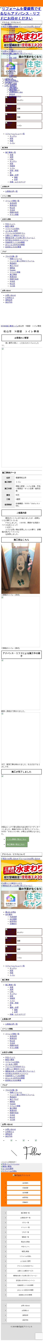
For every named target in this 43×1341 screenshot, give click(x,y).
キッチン (12, 45)
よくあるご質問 (10, 83)
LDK (10, 43)
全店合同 (12, 68)
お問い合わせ (9, 86)
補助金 (12, 268)
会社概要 (12, 31)
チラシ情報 (14, 214)
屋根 (10, 60)
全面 (10, 39)
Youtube (13, 270)
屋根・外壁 (13, 58)
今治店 (11, 75)
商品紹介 (13, 263)
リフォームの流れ (11, 81)
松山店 (11, 72)
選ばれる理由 (13, 26)
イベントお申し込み (16, 92)
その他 (12, 286)
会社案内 (7, 24)
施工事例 (7, 37)
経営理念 (12, 33)
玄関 (10, 41)
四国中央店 (13, 77)
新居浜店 (12, 70)
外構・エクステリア (16, 64)
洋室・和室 (13, 54)
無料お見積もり (14, 90)
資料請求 (12, 94)
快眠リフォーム (16, 259)
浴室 (10, 47)
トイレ (11, 51)
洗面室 (11, 49)
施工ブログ (14, 265)
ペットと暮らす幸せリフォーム (22, 261)
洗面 (11, 141)
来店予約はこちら (15, 96)
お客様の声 (8, 79)
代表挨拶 (12, 28)
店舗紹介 (12, 35)
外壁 (10, 62)
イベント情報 (9, 66)
